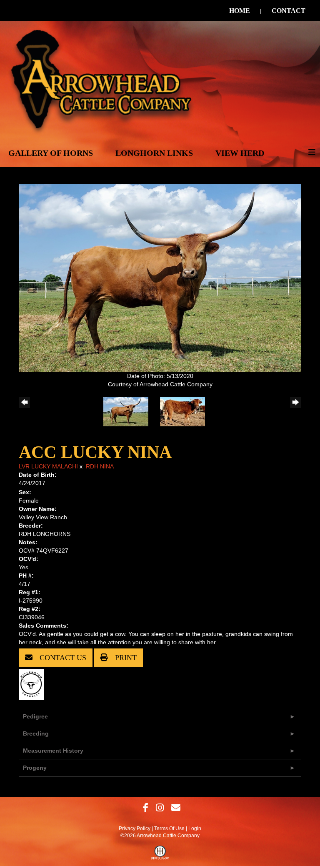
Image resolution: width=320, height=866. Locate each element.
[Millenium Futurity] (33, 684)
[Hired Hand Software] (160, 855)
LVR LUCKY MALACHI (48, 466)
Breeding (36, 733)
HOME (239, 10)
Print (125, 657)
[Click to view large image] (160, 277)
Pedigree (35, 716)
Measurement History (53, 750)
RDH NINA (100, 466)
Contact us (62, 657)
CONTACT (288, 10)
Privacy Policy (134, 828)
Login (194, 828)
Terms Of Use (169, 828)
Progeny (35, 767)
